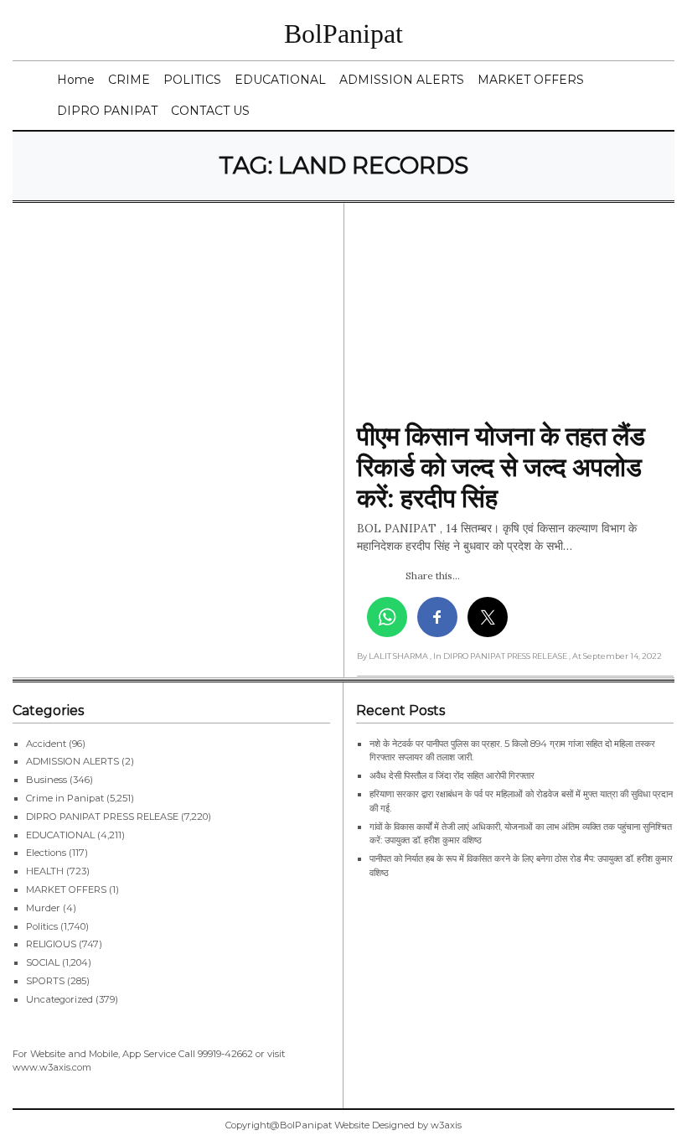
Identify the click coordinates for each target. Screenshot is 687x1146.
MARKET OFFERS (531, 79)
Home (76, 79)
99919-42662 (225, 1054)
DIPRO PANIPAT (107, 110)
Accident (46, 743)
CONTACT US (210, 110)
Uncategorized (59, 999)
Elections (46, 852)
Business (46, 780)
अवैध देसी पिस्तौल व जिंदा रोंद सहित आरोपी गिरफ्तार (452, 775)
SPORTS (45, 981)
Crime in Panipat (65, 798)
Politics (42, 926)
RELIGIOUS (51, 944)
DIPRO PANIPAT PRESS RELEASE (102, 816)
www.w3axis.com (52, 1067)
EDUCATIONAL (280, 79)
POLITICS (192, 79)
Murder (43, 908)
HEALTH (45, 871)
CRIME (129, 79)
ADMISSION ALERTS (401, 79)
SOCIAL (42, 962)
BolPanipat (343, 33)
